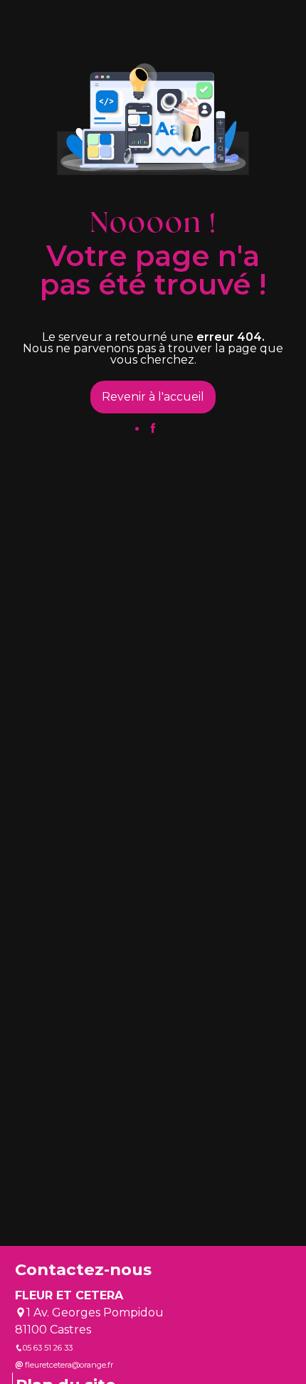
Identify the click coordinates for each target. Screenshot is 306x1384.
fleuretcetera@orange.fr (68, 1365)
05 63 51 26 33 (48, 1348)
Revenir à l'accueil (153, 396)
